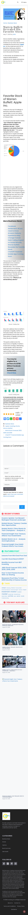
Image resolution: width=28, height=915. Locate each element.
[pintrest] (11, 863)
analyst (4, 588)
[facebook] (3, 863)
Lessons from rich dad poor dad (14, 555)
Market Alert (10, 594)
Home (5, 23)
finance (13, 588)
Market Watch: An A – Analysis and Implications (13, 540)
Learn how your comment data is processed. (13, 495)
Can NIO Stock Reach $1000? (13, 559)
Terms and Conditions (10, 906)
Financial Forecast (6, 589)
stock (22, 596)
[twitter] (7, 863)
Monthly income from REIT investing (12, 563)
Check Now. (11, 373)
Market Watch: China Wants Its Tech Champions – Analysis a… (14, 529)
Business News (12, 23)
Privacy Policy (20, 906)
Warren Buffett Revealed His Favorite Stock (16, 247)
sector (18, 596)
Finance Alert (18, 588)
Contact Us (17, 903)
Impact (24, 589)
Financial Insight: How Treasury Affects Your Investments (14, 535)
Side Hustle (5, 851)
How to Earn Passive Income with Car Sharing (13, 574)
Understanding (5, 598)
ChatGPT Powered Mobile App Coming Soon (15, 254)
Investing (12, 426)
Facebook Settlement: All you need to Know (15, 228)
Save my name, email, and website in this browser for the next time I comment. (14, 478)
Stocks (18, 426)
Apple (7, 426)
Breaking (9, 588)
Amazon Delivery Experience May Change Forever (14, 235)
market (5, 594)
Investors (19, 592)
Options (4, 845)
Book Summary (6, 848)
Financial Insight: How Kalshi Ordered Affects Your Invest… (13, 545)
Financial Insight (14, 589)
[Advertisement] (14, 80)
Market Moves (17, 594)
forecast (20, 589)
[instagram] (15, 863)
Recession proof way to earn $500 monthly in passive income (14, 579)
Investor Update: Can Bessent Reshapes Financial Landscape (14, 519)
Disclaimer (14, 909)
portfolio (10, 596)
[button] (18, 2)
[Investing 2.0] (3, 2)
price (15, 596)
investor (14, 592)
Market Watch (4, 596)
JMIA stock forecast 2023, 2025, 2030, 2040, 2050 (14, 568)
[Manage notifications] (24, 911)
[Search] (22, 507)
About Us (10, 903)
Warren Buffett (8, 428)
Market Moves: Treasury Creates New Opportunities (14, 524)
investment (6, 592)
